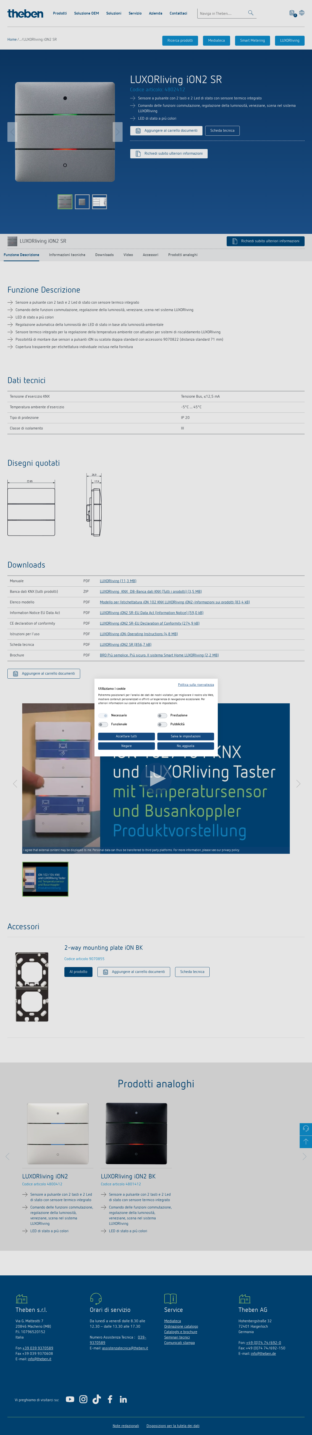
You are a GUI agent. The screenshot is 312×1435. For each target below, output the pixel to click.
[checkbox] (103, 715)
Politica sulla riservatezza (196, 685)
